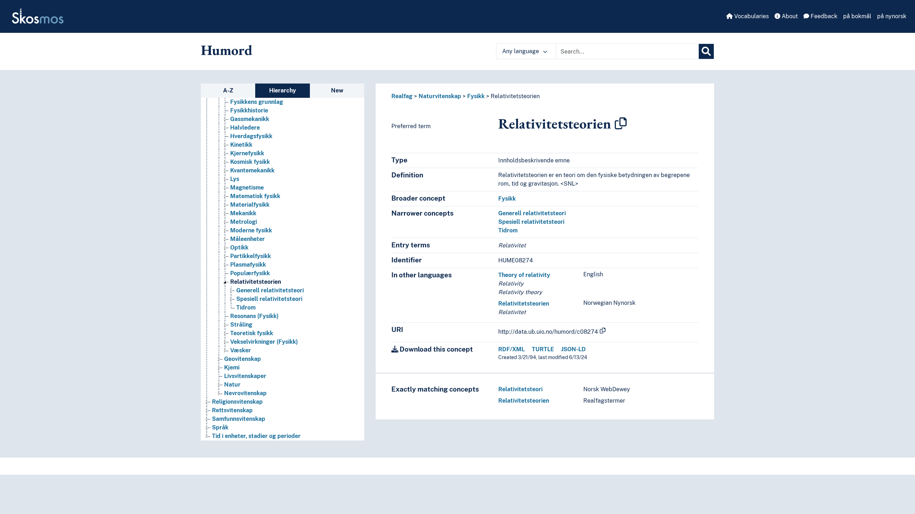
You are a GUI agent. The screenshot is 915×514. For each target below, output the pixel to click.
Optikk (239, 247)
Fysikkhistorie (249, 110)
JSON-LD (573, 349)
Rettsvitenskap (232, 410)
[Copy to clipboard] (621, 123)
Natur (232, 384)
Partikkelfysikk (250, 256)
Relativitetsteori (520, 389)
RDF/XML (511, 349)
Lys (234, 179)
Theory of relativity (524, 275)
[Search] (706, 51)
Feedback (823, 16)
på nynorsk (891, 16)
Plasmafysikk (248, 264)
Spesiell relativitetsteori (269, 299)
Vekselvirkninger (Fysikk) (264, 341)
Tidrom (246, 307)
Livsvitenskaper (245, 376)
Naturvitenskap (440, 96)
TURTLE (543, 349)
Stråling (241, 324)
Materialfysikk (249, 204)
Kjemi (231, 367)
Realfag (401, 96)
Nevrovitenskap (245, 393)
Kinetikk (241, 144)
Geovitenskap (242, 359)
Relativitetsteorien (255, 281)
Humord (226, 50)
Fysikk (476, 96)
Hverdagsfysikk (251, 136)
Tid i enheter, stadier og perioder (256, 436)
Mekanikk (243, 213)
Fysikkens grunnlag (256, 102)
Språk (220, 427)
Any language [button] (521, 51)
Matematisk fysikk (255, 196)
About (789, 16)
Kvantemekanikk (252, 170)
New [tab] (337, 90)
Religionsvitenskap (237, 401)
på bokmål (857, 16)
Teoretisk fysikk (251, 333)
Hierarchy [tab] (282, 90)
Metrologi (243, 221)
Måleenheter (247, 239)
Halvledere (245, 127)
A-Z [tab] (228, 90)
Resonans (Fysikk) (254, 316)
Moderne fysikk (251, 230)
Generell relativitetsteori (270, 290)
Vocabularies (751, 16)
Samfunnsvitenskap (238, 418)
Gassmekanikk (249, 119)
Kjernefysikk (247, 153)
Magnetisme (247, 187)
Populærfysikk (250, 273)
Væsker (240, 350)
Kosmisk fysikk (250, 161)
